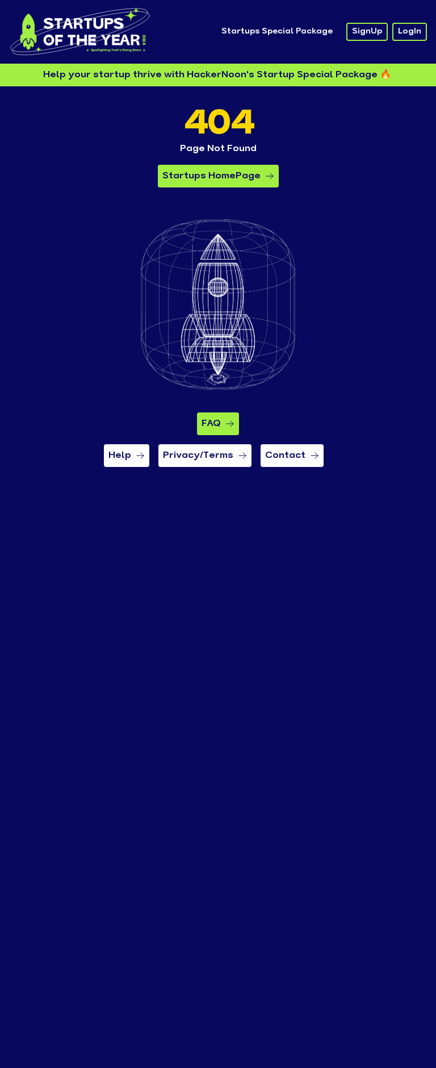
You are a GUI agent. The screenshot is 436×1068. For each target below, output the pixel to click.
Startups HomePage (211, 176)
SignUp (367, 31)
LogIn (409, 31)
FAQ (211, 423)
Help (119, 455)
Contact (285, 455)
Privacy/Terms (198, 455)
